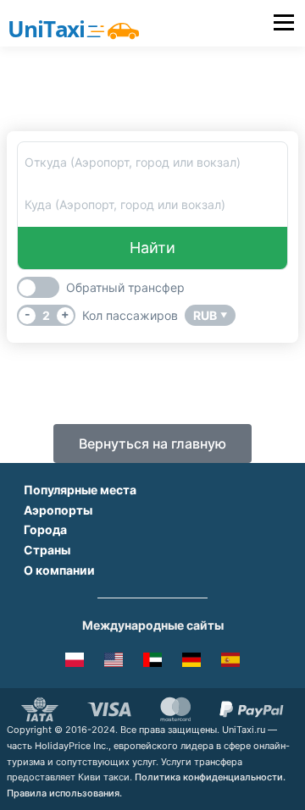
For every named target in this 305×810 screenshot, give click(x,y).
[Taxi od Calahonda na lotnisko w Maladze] (74, 663)
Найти (152, 247)
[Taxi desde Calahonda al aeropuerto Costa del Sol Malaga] (230, 663)
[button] (152, 443)
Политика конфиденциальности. (210, 777)
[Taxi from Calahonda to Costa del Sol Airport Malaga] (113, 663)
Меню (283, 23)
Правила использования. (64, 793)
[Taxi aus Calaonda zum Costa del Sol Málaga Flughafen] (191, 663)
